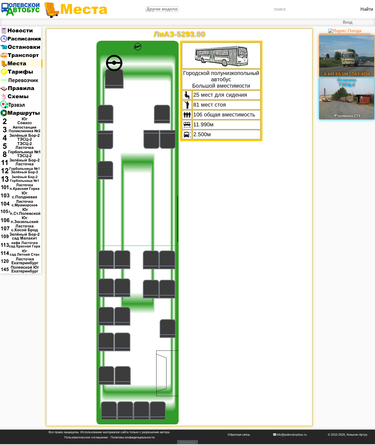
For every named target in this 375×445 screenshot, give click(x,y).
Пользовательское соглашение (86, 437)
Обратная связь (239, 434)
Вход (347, 22)
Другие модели (162, 9)
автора (164, 432)
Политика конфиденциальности (133, 437)
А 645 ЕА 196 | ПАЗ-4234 (347, 74)
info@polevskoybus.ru (292, 434)
